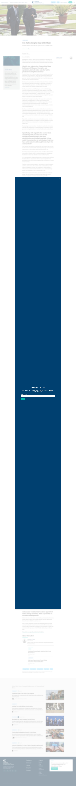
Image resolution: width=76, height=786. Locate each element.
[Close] (59, 178)
